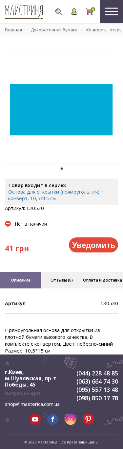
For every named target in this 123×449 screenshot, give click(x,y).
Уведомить (93, 244)
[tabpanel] (61, 110)
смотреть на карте (23, 393)
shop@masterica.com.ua (32, 404)
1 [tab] (61, 168)
